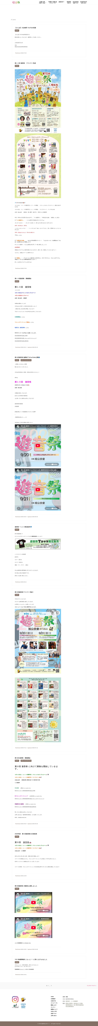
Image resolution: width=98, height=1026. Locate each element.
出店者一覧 (53, 1000)
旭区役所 (68, 1001)
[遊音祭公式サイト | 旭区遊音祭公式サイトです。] (16, 2)
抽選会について (54, 1009)
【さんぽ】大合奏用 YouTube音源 (25, 27)
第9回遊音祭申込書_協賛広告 (29, 806)
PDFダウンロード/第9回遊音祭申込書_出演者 (25, 790)
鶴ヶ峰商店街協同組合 (79, 1005)
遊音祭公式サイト (45, 1023)
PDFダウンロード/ (19, 798)
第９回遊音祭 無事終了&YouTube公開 (26, 357)
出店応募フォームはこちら (36, 796)
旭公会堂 (20, 212)
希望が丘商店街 (69, 1003)
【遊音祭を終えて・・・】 (21, 417)
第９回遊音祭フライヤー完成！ (24, 592)
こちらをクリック (19, 42)
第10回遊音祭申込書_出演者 (21, 335)
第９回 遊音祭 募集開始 (22, 758)
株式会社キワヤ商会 (78, 1003)
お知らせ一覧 (53, 1011)
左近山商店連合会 (70, 1006)
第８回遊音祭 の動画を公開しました (26, 886)
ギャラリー (53, 1007)
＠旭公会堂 (17, 779)
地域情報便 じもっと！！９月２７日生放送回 (24, 969)
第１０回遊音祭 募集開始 (23, 278)
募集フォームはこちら (26, 788)
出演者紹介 (53, 998)
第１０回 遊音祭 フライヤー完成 (25, 63)
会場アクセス (53, 1013)
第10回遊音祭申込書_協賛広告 (21, 340)
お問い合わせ (53, 1015)
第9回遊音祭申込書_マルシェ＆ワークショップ (33, 798)
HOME (52, 996)
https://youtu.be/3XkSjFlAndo (21, 46)
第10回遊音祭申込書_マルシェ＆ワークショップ (25, 338)
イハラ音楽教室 (74, 1001)
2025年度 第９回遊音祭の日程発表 (26, 834)
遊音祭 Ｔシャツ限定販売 (22, 527)
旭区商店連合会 (69, 1005)
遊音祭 (26, 842)
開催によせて (53, 1005)
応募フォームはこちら (31, 804)
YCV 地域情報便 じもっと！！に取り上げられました (31, 959)
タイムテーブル (54, 1002)
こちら (20, 235)
